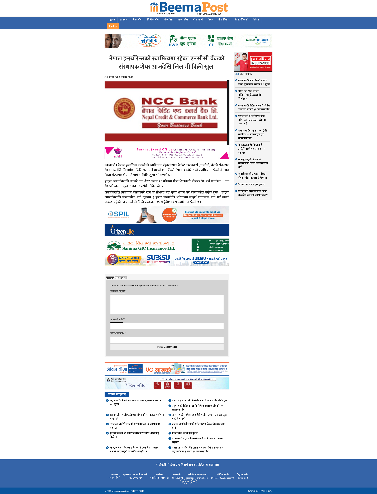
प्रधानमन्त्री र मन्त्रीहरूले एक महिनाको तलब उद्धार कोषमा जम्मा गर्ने (137, 417)
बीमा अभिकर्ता (241, 20)
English (113, 26)
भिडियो (256, 20)
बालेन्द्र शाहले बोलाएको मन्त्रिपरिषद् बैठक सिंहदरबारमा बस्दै (198, 426)
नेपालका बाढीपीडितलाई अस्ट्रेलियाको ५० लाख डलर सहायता (135, 426)
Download (243, 477)
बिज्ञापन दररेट (242, 474)
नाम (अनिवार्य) (116, 320)
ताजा (237, 74)
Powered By (252, 490)
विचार (210, 20)
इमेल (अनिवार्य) (117, 333)
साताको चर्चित (246, 74)
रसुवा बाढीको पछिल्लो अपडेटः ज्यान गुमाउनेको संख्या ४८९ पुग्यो (135, 402)
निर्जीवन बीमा (153, 20)
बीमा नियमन (224, 20)
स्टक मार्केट (183, 20)
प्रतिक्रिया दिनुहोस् (117, 291)
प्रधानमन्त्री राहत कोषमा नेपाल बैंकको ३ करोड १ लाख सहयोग (197, 440)
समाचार (123, 20)
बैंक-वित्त (168, 20)
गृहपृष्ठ (112, 20)
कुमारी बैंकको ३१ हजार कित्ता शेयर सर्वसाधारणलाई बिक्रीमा (134, 435)
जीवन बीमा (137, 20)
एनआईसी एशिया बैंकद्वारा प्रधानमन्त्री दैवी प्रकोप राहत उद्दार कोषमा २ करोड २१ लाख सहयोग (197, 450)
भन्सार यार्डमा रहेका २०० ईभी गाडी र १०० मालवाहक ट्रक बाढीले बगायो (199, 417)
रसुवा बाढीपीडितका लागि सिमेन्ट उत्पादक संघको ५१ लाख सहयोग (197, 408)
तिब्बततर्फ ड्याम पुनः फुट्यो (185, 433)
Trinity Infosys (266, 490)
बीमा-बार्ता (198, 20)
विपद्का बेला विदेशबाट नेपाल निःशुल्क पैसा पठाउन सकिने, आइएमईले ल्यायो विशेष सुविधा (134, 450)
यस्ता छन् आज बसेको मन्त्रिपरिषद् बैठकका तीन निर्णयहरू (199, 401)
